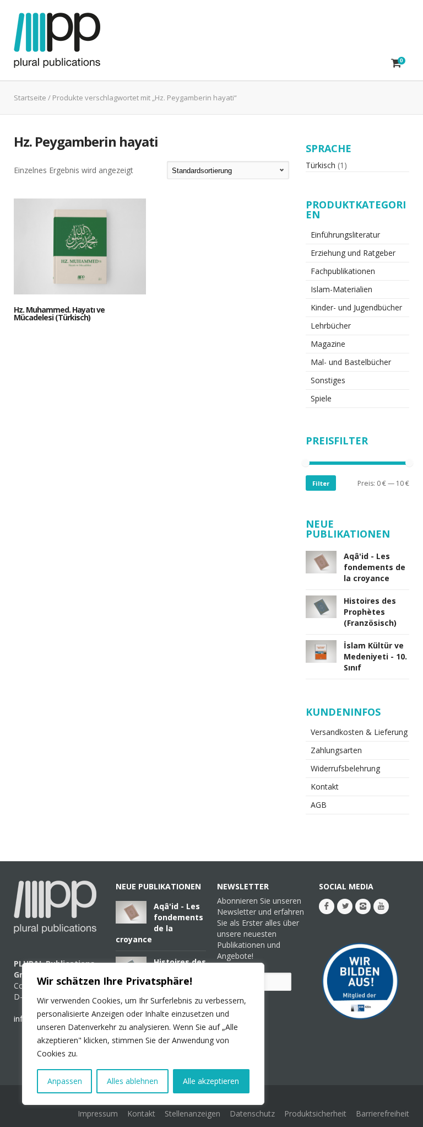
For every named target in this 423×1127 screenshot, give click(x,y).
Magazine (328, 344)
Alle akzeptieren (211, 1081)
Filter (320, 483)
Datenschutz (252, 1113)
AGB (319, 804)
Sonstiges (328, 380)
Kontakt (325, 786)
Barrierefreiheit (382, 1113)
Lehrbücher (331, 325)
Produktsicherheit (315, 1113)
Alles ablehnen (132, 1081)
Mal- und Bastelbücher (351, 362)
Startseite (30, 98)
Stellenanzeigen (192, 1113)
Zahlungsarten (336, 750)
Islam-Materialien (341, 289)
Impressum (98, 1113)
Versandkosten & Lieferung (359, 732)
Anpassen (64, 1081)
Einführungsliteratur (345, 234)
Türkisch (320, 165)
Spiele (321, 398)
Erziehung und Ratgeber (353, 253)
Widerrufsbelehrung (345, 768)
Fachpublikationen (343, 271)
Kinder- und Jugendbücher (356, 307)
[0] (396, 63)
